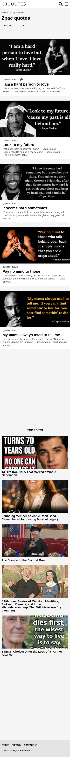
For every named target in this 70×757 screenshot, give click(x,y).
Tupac (15, 79)
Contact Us (30, 745)
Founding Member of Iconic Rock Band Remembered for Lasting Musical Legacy (30, 517)
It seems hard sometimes (25, 208)
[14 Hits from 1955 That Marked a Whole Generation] (35, 452)
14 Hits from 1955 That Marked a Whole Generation (29, 473)
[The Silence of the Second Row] (35, 540)
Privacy (16, 745)
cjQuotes (14, 4)
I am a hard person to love (26, 84)
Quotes (6, 79)
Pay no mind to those (21, 271)
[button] (61, 4)
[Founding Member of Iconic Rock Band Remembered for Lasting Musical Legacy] (35, 496)
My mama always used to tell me (31, 335)
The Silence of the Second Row (23, 560)
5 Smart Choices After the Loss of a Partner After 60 (32, 653)
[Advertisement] (35, 394)
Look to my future (18, 145)
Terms (5, 745)
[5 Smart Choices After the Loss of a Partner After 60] (35, 632)
